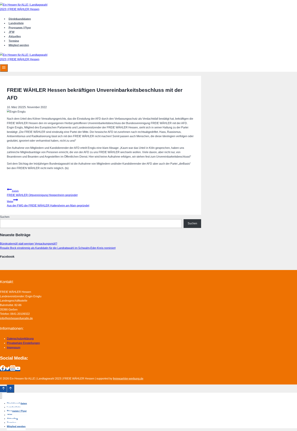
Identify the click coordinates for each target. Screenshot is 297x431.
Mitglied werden (19, 45)
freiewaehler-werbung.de (128, 378)
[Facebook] (3, 369)
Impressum (13, 347)
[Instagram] (12, 369)
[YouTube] (17, 369)
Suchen (4, 216)
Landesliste (16, 23)
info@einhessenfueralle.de (16, 318)
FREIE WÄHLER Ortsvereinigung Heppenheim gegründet (42, 193)
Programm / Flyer (20, 27)
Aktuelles (15, 36)
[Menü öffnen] (4, 68)
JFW (11, 32)
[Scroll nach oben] (3, 389)
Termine (14, 40)
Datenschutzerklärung (20, 338)
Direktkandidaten (20, 18)
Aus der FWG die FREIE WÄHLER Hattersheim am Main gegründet (48, 203)
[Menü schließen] (1, 396)
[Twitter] (8, 369)
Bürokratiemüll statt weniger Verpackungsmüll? (28, 243)
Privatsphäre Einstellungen (23, 343)
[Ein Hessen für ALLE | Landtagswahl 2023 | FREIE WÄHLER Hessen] (24, 9)
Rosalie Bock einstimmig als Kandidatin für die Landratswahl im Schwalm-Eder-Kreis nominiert (58, 247)
